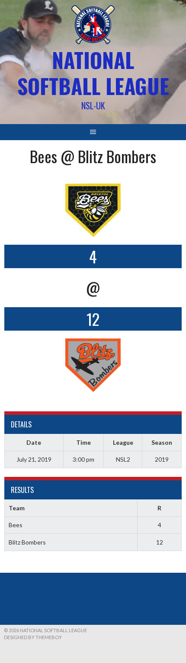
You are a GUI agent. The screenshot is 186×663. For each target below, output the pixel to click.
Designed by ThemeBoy (33, 637)
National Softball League (93, 72)
